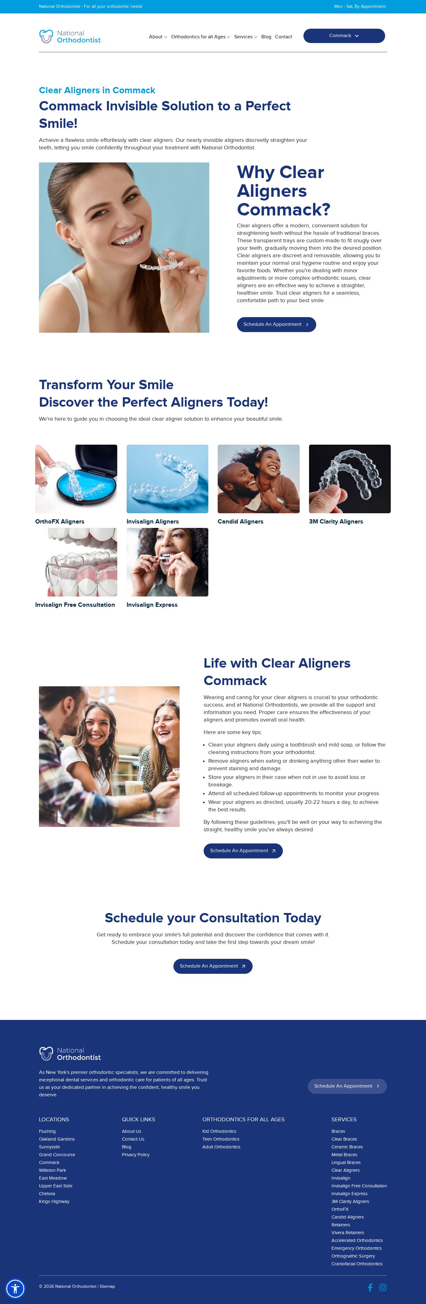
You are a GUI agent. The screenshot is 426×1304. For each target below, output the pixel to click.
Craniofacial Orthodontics (357, 1264)
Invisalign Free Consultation (359, 1186)
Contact (283, 37)
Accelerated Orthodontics (357, 1240)
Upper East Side (55, 1186)
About (155, 37)
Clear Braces (344, 1139)
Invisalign (341, 1178)
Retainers (341, 1225)
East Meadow (53, 1178)
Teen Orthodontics (221, 1139)
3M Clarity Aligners (350, 1201)
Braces (338, 1131)
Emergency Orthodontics (357, 1248)
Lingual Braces (346, 1162)
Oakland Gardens (57, 1139)
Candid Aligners (348, 1217)
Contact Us (133, 1139)
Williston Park (52, 1170)
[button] (15, 1289)
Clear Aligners (346, 1170)
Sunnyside (49, 1147)
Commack (340, 36)
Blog (266, 37)
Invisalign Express (350, 1193)
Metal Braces (344, 1154)
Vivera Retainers (348, 1232)
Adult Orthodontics (221, 1147)
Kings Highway (54, 1201)
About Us (131, 1131)
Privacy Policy (135, 1154)
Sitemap (107, 1286)
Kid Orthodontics (219, 1131)
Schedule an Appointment (273, 324)
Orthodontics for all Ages (198, 37)
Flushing (47, 1131)
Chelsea (47, 1193)
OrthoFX (340, 1209)
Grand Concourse (57, 1154)
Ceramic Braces (347, 1147)
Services (243, 37)
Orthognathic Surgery (353, 1256)
